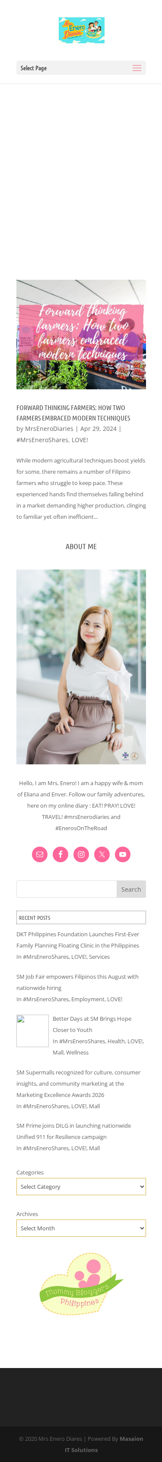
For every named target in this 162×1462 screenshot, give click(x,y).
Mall (58, 1052)
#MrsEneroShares (42, 440)
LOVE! (80, 440)
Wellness (77, 1052)
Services (99, 957)
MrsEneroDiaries (49, 428)
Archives (27, 1214)
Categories (30, 1172)
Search (131, 889)
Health (116, 1041)
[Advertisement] (81, 169)
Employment (88, 999)
